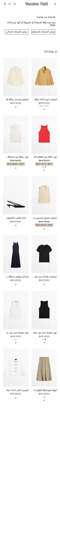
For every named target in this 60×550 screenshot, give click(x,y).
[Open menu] (55, 4)
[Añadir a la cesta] (44, 109)
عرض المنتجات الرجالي (16, 32)
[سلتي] (5, 4)
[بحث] (15, 4)
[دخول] (10, 4)
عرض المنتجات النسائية (43, 32)
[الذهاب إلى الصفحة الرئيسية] (36, 3)
